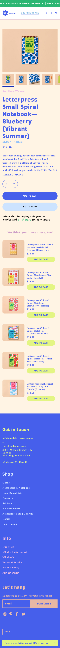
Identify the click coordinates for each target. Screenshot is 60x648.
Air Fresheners (11, 508)
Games (6, 519)
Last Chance (9, 524)
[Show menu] (9, 13)
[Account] (51, 13)
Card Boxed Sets (12, 493)
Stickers (7, 503)
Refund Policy (10, 567)
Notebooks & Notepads (16, 488)
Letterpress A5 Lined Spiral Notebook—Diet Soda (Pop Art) (39, 275)
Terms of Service (12, 562)
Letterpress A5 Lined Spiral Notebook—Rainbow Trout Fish (38, 331)
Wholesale (8, 557)
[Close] (54, 642)
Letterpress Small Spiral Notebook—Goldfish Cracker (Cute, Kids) (40, 247)
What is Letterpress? (14, 552)
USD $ (7, 632)
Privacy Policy (11, 572)
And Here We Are (13, 91)
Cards (6, 482)
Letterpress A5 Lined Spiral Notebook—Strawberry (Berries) (38, 303)
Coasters (7, 498)
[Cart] (56, 13)
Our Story (8, 547)
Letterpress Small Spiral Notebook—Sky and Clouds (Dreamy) (40, 387)
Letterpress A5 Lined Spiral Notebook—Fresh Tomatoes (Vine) (40, 359)
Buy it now (30, 206)
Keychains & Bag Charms (17, 513)
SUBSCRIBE (44, 603)
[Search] (46, 13)
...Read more (13, 174)
